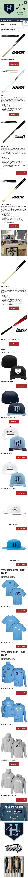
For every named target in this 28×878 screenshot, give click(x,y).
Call (4, 20)
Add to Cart (14, 64)
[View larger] (14, 45)
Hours (16, 20)
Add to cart (21, 173)
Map (10, 20)
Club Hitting (20, 6)
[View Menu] (25, 2)
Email (24, 20)
